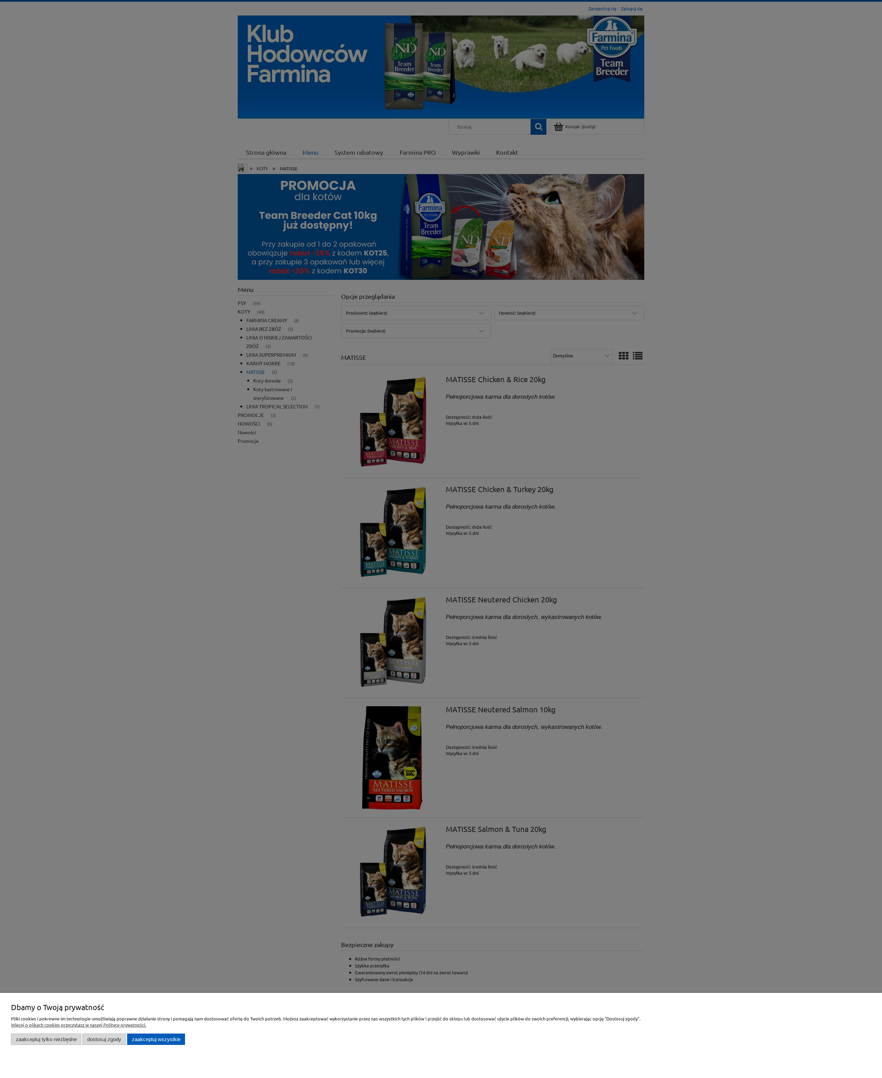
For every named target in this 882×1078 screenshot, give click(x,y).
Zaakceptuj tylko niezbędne (46, 1039)
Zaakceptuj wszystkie (156, 1039)
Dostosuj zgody (104, 1039)
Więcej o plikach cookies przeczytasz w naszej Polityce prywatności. (78, 1025)
